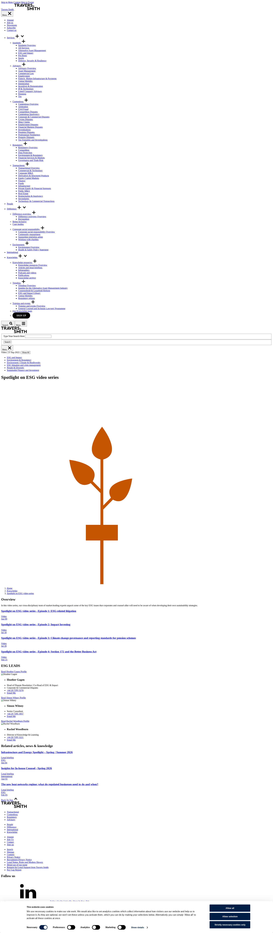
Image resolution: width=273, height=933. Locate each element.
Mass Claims (24, 122)
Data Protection (25, 152)
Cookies (10, 854)
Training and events (22, 303)
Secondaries (23, 198)
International (12, 252)
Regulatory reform (26, 298)
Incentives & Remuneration (30, 86)
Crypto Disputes (25, 119)
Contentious (18, 101)
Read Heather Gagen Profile (14, 671)
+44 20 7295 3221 (15, 737)
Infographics (23, 270)
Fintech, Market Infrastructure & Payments (37, 78)
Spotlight (17, 43)
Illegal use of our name (17, 865)
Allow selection (230, 916)
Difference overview (22, 214)
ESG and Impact (25, 53)
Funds (21, 183)
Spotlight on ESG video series (20, 593)
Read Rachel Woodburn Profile (15, 721)
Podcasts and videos (27, 273)
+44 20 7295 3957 (15, 714)
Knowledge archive (27, 278)
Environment (19, 244)
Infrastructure (24, 186)
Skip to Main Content (10, 2)
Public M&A (24, 191)
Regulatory (18, 145)
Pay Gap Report (14, 870)
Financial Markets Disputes (30, 127)
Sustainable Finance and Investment (23, 370)
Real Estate (23, 193)
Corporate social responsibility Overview (36, 232)
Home (9, 588)
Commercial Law (26, 73)
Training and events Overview (31, 306)
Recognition (23, 219)
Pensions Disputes (26, 132)
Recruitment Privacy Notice (19, 859)
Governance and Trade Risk (30, 160)
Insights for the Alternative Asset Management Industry (43, 288)
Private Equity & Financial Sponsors (34, 188)
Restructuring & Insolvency (30, 196)
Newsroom (12, 25)
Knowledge (12, 257)
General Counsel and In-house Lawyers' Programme (41, 308)
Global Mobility (25, 81)
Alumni (10, 20)
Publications (23, 275)
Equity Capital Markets (28, 178)
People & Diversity (15, 368)
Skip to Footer (27, 2)
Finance (21, 181)
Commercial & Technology (30, 170)
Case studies (18, 224)
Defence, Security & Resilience (32, 60)
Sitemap (10, 852)
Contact (10, 842)
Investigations (24, 129)
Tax (20, 96)
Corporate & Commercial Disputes (33, 117)
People (10, 204)
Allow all (230, 908)
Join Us (10, 839)
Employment (24, 76)
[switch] (71, 927)
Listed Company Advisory (30, 91)
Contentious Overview (28, 104)
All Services (23, 48)
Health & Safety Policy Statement (33, 250)
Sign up (21, 315)
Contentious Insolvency (28, 114)
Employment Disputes (28, 124)
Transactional (19, 165)
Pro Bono (22, 55)
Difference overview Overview (32, 216)
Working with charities (28, 239)
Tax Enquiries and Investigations (32, 140)
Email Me (11, 693)
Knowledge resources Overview (32, 265)
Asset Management (26, 71)
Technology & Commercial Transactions (36, 201)
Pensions (22, 94)
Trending (17, 283)
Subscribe (11, 28)
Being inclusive (19, 221)
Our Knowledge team (22, 311)
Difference (12, 209)
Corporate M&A (25, 173)
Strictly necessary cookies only (230, 924)
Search (7, 342)
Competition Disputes (28, 112)
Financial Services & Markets (31, 158)
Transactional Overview (29, 168)
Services (11, 37)
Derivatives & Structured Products (33, 175)
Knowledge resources (23, 262)
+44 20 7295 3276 (15, 690)
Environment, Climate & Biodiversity (23, 362)
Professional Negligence (29, 135)
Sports (21, 58)
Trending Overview (27, 285)
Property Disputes (26, 137)
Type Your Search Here (13, 336)
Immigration (23, 83)
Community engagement (29, 234)
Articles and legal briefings (30, 267)
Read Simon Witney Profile (13, 698)
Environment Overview (28, 247)
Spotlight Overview (27, 45)
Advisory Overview (27, 68)
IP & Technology (26, 89)
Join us (10, 22)
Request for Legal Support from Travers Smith (27, 867)
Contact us (11, 30)
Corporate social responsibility (26, 229)
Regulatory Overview (28, 147)
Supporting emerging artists (30, 237)
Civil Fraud (23, 109)
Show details (137, 927)
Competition (23, 150)
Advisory (17, 66)
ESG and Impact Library (29, 293)
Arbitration (23, 106)
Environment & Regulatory (30, 155)
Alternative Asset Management (32, 50)
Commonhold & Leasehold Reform (34, 290)
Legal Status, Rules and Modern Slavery (25, 862)
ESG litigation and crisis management (24, 365)
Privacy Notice (13, 857)
